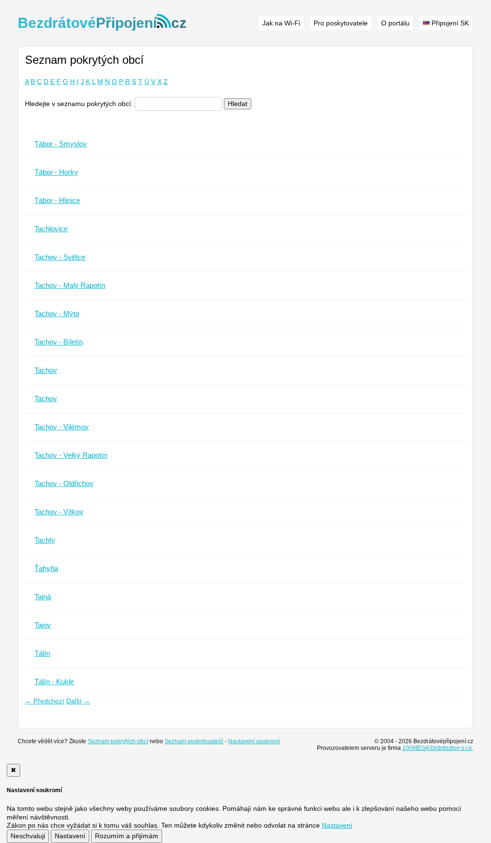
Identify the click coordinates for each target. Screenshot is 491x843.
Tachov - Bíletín (59, 342)
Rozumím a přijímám (126, 836)
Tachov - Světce (60, 257)
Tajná (43, 597)
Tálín (42, 653)
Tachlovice (51, 229)
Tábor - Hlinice (57, 200)
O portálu (395, 23)
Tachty (45, 540)
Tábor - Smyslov (61, 144)
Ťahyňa (46, 568)
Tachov (46, 370)
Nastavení (70, 836)
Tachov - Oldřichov (64, 483)
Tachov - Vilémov (62, 427)
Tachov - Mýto (57, 313)
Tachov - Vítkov (59, 512)
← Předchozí (44, 701)
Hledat (237, 103)
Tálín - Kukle (54, 681)
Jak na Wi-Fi (281, 23)
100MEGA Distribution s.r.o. (437, 748)
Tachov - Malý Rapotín (70, 285)
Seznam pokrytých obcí (118, 741)
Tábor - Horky (56, 172)
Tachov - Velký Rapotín (71, 455)
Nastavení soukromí (254, 741)
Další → (78, 701)
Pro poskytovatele (341, 23)
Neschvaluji (28, 836)
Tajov (43, 625)
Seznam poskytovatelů (193, 741)
